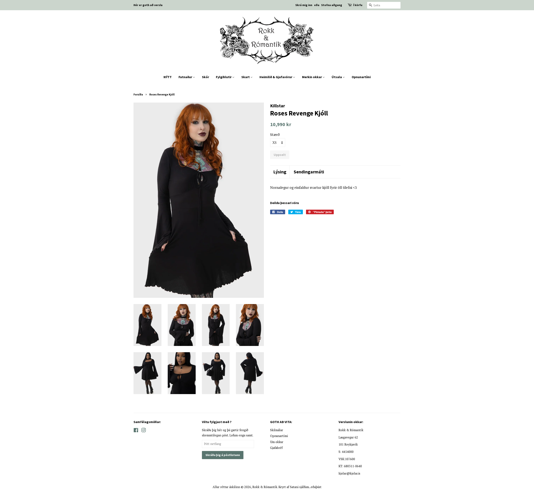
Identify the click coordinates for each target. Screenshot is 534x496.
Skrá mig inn (303, 5)
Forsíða (138, 94)
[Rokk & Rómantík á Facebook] (136, 431)
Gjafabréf (276, 448)
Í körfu (357, 5)
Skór (205, 77)
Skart (245, 77)
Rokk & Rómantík (264, 487)
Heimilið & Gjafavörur (276, 77)
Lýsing (279, 172)
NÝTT (168, 77)
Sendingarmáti (309, 172)
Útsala (337, 77)
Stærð (275, 134)
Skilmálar (276, 430)
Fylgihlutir (224, 77)
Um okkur (276, 442)
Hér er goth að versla (148, 5)
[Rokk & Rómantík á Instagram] (143, 431)
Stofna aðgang (331, 5)
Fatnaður (186, 77)
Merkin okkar (312, 77)
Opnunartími (361, 77)
